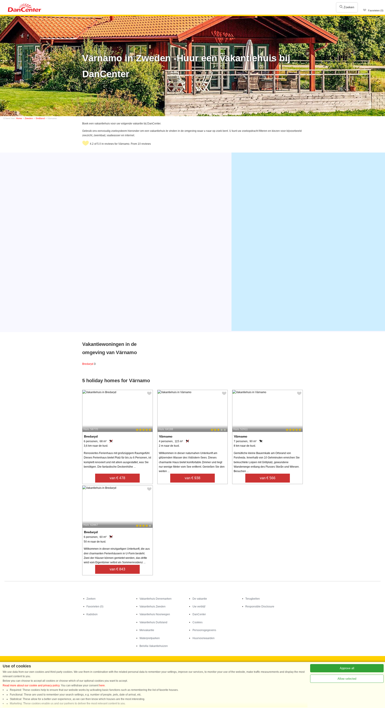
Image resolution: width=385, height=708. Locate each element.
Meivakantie (146, 630)
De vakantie (199, 598)
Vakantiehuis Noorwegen (154, 614)
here (102, 685)
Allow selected (347, 678)
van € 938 (192, 478)
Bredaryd (89, 363)
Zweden (29, 118)
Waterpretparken (149, 638)
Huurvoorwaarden (203, 638)
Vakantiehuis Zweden (152, 606)
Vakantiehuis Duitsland (153, 622)
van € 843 (117, 569)
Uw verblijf (198, 606)
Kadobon (92, 614)
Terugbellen (252, 598)
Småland (40, 118)
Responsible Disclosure (259, 606)
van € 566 (267, 478)
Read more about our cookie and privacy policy (31, 685)
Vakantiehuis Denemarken (155, 598)
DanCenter (199, 614)
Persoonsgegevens (204, 630)
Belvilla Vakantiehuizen (153, 646)
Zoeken (348, 7)
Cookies (197, 622)
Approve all (347, 668)
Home (19, 118)
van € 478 (117, 478)
